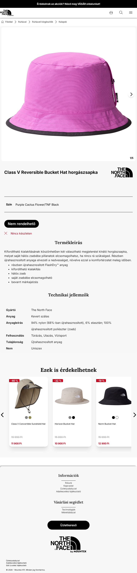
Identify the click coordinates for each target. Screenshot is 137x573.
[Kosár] (111, 13)
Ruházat (22, 21)
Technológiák (68, 509)
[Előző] (2, 414)
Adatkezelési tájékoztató (68, 491)
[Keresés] (121, 13)
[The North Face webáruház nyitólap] (68, 544)
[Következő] (135, 414)
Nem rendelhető (21, 224)
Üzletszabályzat (68, 488)
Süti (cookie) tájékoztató (16, 565)
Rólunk (68, 483)
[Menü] (130, 13)
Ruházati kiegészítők (42, 21)
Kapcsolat (68, 485)
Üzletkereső (68, 525)
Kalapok (63, 21)
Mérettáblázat (69, 512)
